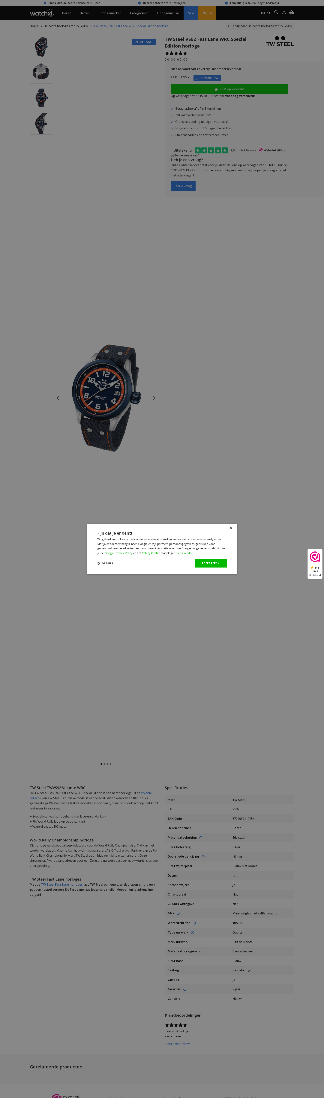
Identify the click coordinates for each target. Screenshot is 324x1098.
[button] (105, 563)
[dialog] (162, 549)
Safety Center (151, 553)
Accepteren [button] (211, 563)
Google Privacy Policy (118, 553)
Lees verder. (185, 553)
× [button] (231, 528)
